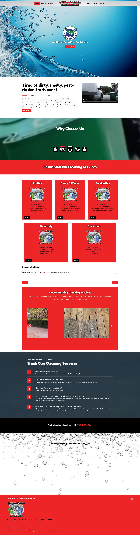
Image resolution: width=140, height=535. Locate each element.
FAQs (88, 3)
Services (43, 3)
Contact (95, 3)
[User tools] (115, 273)
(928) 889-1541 (29, 498)
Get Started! (70, 47)
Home (37, 3)
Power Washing (46, 272)
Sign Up (27, 217)
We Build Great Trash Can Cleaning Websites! (47, 531)
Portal (102, 3)
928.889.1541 (84, 425)
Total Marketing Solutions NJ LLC (29, 531)
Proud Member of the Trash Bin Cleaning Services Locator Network (23, 529)
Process (50, 3)
